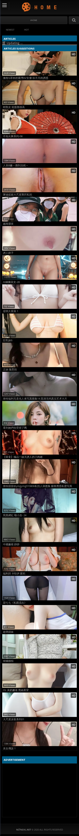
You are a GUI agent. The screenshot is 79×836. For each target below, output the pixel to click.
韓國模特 (8, 661)
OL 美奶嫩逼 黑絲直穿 (16, 690)
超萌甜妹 (8, 632)
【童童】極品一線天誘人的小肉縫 (23, 457)
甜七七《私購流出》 (15, 602)
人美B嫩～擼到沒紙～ (15, 165)
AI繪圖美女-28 (11, 282)
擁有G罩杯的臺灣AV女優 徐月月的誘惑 (25, 78)
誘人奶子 (8, 253)
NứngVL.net (39, 6)
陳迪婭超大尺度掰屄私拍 (17, 194)
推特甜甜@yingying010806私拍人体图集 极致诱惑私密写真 (37, 486)
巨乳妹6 (7, 340)
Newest (10, 29)
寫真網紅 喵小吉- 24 (14, 515)
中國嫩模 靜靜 (11, 544)
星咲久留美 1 (10, 311)
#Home (33, 20)
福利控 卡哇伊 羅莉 (14, 573)
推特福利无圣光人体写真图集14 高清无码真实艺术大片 (35, 398)
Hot (26, 29)
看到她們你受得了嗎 (15, 428)
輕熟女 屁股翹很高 (14, 107)
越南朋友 (8, 223)
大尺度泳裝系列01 (13, 719)
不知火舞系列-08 (12, 136)
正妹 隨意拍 (10, 369)
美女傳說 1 (9, 748)
